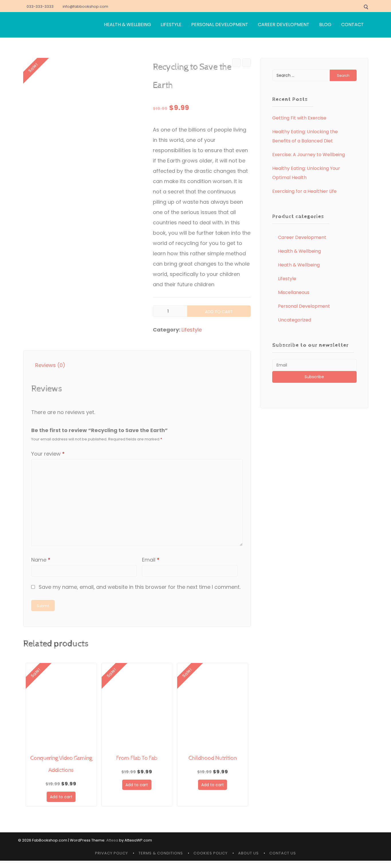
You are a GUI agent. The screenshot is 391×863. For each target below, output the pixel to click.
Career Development (302, 237)
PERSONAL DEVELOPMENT (219, 24)
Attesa (112, 840)
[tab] (50, 365)
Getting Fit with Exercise (299, 118)
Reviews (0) (50, 365)
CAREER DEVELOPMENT (283, 24)
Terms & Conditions (161, 853)
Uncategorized (294, 320)
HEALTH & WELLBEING (127, 24)
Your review (48, 453)
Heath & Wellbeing (299, 265)
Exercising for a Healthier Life (304, 191)
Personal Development (304, 306)
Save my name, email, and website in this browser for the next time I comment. (139, 587)
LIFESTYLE (171, 24)
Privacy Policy (111, 853)
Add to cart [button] (61, 797)
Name (40, 559)
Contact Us (282, 853)
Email (150, 559)
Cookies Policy (210, 853)
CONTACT (352, 24)
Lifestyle (191, 329)
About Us (248, 853)
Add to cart (219, 312)
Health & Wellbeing (299, 251)
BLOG (325, 24)
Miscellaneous (293, 292)
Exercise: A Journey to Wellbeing (308, 154)
